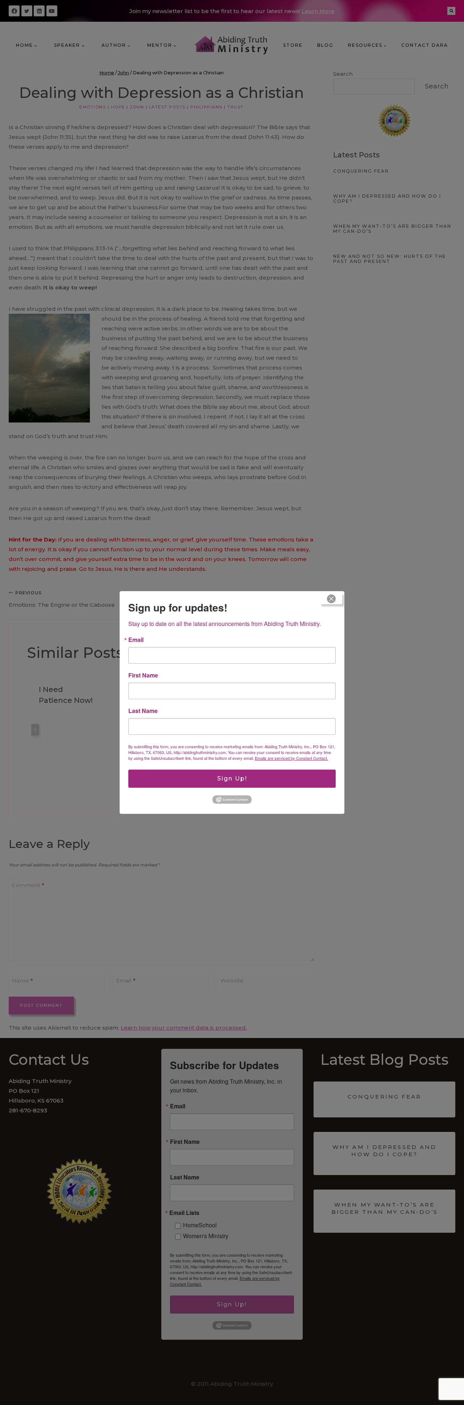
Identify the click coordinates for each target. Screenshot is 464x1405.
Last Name (143, 711)
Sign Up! (232, 778)
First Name (143, 675)
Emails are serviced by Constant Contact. (291, 758)
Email (136, 640)
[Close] (331, 598)
